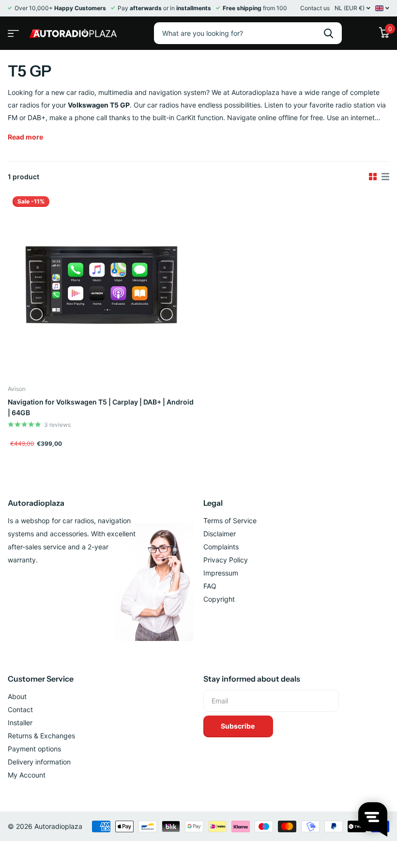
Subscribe (238, 726)
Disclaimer (219, 534)
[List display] (385, 177)
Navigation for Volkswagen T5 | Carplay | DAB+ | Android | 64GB (101, 407)
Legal (213, 503)
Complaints (221, 547)
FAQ (209, 586)
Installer (20, 722)
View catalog (12, 30)
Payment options (34, 749)
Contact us (315, 8)
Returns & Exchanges (41, 736)
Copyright (219, 599)
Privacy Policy (225, 560)
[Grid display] (373, 177)
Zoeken (328, 33)
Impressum (220, 573)
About (17, 696)
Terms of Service (230, 520)
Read (25, 137)
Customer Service (41, 679)
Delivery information (39, 762)
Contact (20, 709)
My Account (27, 775)
